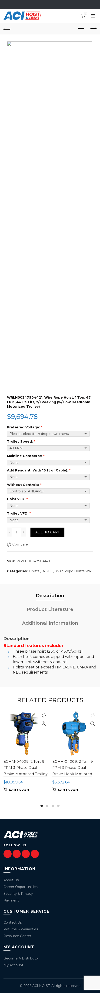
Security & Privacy (18, 893)
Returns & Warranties (20, 929)
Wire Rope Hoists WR (74, 571)
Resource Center (17, 936)
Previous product (81, 28)
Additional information (50, 623)
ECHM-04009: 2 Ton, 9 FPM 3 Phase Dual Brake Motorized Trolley (25, 767)
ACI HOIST (41, 986)
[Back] (7, 28)
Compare (20, 544)
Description (50, 595)
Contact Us (12, 922)
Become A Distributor (21, 958)
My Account (13, 965)
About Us (11, 880)
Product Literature (50, 609)
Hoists (34, 571)
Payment (11, 900)
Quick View (44, 724)
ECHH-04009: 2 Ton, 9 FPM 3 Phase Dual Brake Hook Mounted (72, 767)
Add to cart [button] (19, 790)
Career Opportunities (20, 887)
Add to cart (47, 532)
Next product (93, 28)
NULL (47, 571)
